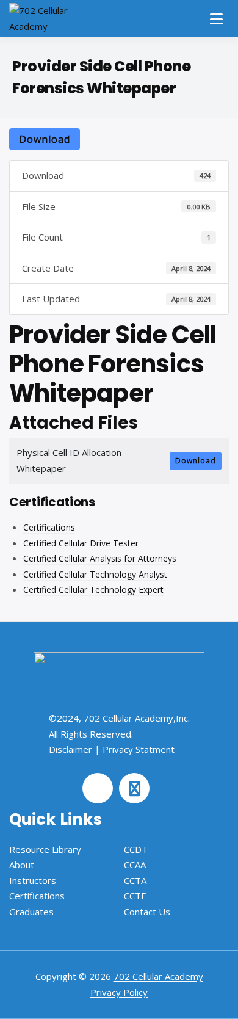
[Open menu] (216, 18)
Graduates (31, 911)
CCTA (135, 880)
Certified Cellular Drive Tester (81, 543)
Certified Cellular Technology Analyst (95, 574)
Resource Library (45, 849)
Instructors (32, 880)
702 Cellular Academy (158, 976)
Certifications (49, 527)
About (21, 864)
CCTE (135, 896)
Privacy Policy (119, 992)
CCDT (136, 849)
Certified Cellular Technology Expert (93, 589)
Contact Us (147, 911)
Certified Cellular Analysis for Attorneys (99, 558)
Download (44, 139)
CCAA (135, 864)
